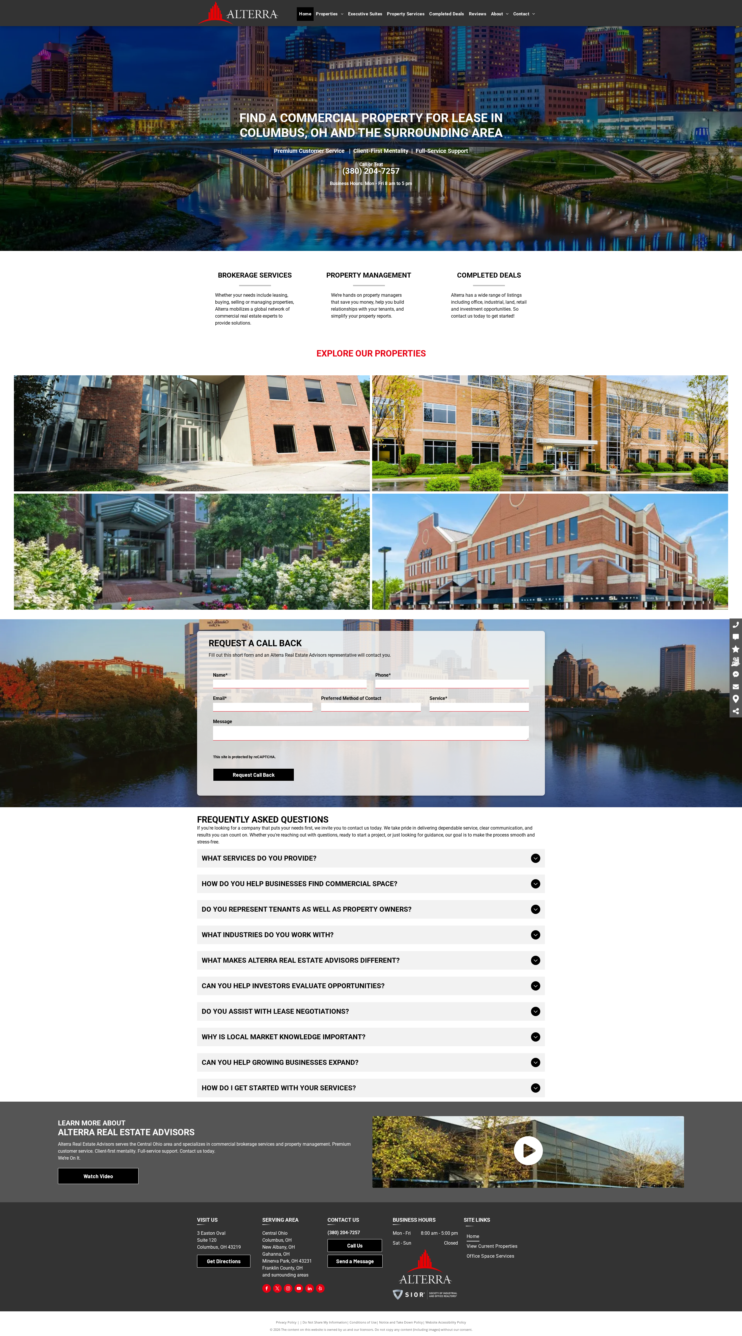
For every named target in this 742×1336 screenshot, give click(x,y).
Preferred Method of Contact (351, 698)
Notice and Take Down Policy (401, 1322)
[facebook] (266, 1289)
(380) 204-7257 (371, 171)
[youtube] (298, 1289)
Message (222, 721)
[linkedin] (309, 1289)
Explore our (345, 353)
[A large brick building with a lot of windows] (192, 433)
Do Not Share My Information (325, 1322)
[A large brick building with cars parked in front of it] (550, 552)
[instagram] (288, 1289)
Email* (220, 698)
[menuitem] (305, 14)
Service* (438, 698)
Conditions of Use (363, 1322)
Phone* (383, 675)
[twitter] (277, 1289)
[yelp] (320, 1289)
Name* (220, 675)
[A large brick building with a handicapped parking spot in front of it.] (550, 433)
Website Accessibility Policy (445, 1322)
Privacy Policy (286, 1322)
